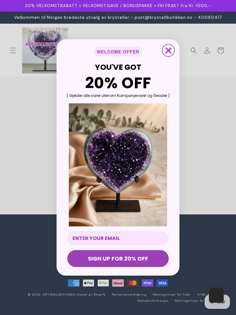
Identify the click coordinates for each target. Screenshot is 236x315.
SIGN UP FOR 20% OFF (118, 258)
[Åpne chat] (216, 295)
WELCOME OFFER (118, 52)
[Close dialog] (168, 50)
